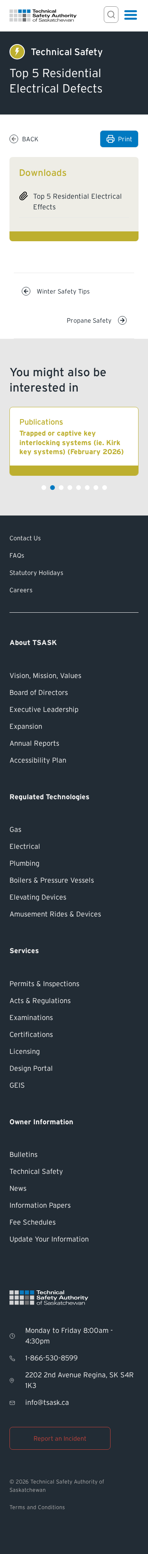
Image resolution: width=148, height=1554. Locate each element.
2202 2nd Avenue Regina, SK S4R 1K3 (79, 1380)
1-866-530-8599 (51, 1358)
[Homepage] (43, 15)
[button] (43, 487)
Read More (74, 441)
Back (30, 138)
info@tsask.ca (47, 1402)
